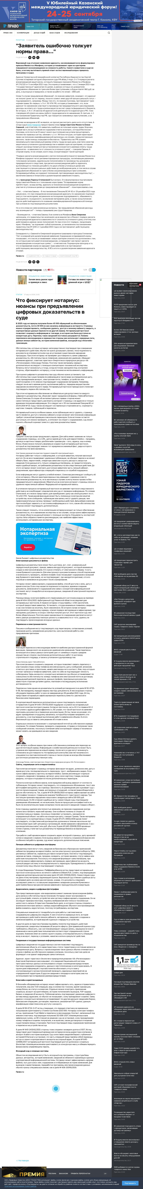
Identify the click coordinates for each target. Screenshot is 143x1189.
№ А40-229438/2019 (72, 826)
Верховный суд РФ (69, 256)
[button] (29, 57)
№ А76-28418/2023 (56, 792)
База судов (55, 33)
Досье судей (39, 33)
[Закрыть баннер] (44, 1168)
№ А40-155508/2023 (66, 875)
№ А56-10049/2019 (67, 1067)
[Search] (109, 33)
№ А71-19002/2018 (67, 819)
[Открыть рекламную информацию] (139, 399)
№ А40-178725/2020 (44, 705)
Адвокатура (34, 256)
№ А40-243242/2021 (31, 1029)
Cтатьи (19, 294)
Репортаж (20, 40)
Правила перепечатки (80, 1173)
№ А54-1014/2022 (29, 600)
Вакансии (63, 1173)
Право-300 (7, 33)
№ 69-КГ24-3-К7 (29, 1008)
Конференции (23, 33)
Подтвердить (130, 1183)
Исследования (71, 33)
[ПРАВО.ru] (12, 26)
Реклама (52, 1173)
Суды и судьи (50, 256)
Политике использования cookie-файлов (20, 1186)
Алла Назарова (34, 125)
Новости (119, 284)
